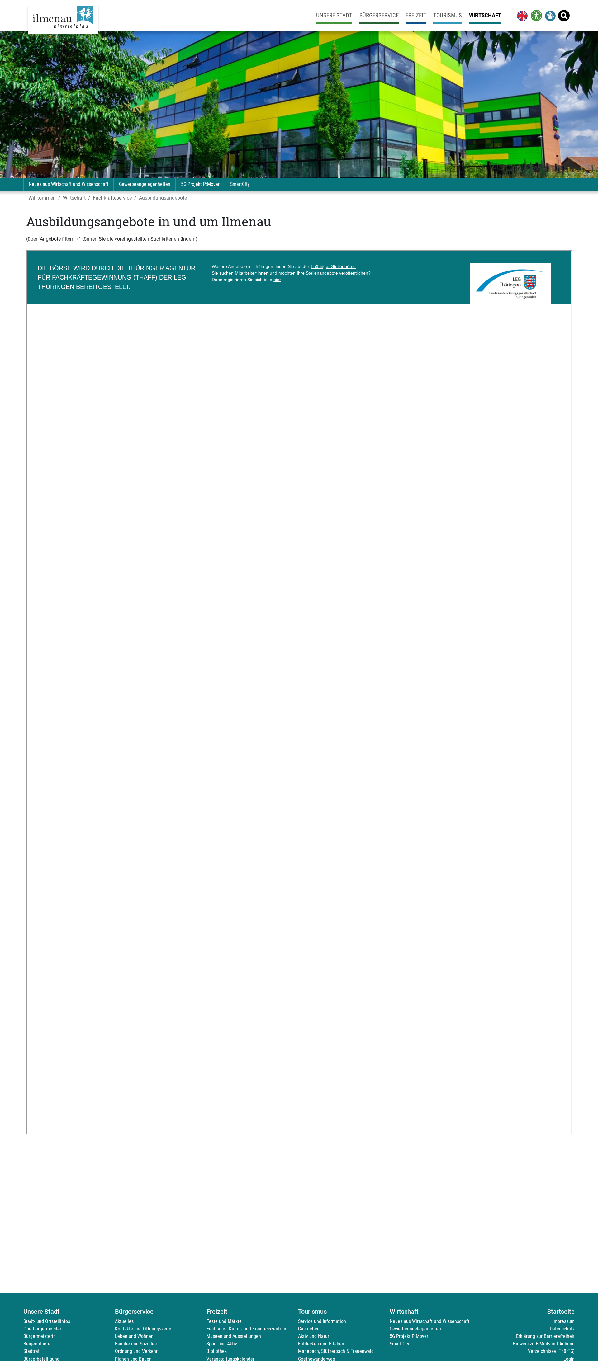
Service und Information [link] (322, 1321)
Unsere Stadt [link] (334, 15)
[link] (521, 15)
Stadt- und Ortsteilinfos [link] (46, 1321)
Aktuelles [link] (124, 1321)
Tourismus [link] (447, 15)
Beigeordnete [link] (36, 1344)
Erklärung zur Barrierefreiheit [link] (545, 1336)
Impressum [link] (564, 1321)
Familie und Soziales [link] (136, 1344)
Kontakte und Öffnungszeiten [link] (144, 1329)
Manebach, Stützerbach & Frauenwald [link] (336, 1351)
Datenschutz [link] (562, 1329)
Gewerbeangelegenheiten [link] (144, 184)
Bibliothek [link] (216, 1351)
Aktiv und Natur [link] (313, 1336)
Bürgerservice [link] (379, 15)
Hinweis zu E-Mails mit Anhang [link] (544, 1344)
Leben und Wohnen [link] (134, 1336)
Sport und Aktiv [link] (221, 1344)
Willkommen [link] (42, 198)
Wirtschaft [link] (485, 15)
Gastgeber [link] (308, 1329)
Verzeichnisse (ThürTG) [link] (551, 1351)
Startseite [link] (561, 1311)
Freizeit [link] (416, 15)
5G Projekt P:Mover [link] (200, 184)
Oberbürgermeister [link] (42, 1329)
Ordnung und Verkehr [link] (136, 1351)
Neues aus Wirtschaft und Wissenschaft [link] (68, 184)
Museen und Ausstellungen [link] (233, 1336)
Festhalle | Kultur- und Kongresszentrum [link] (246, 1329)
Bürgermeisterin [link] (39, 1336)
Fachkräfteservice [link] (112, 198)
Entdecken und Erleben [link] (321, 1344)
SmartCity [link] (240, 184)
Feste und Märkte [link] (224, 1321)
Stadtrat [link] (31, 1351)
